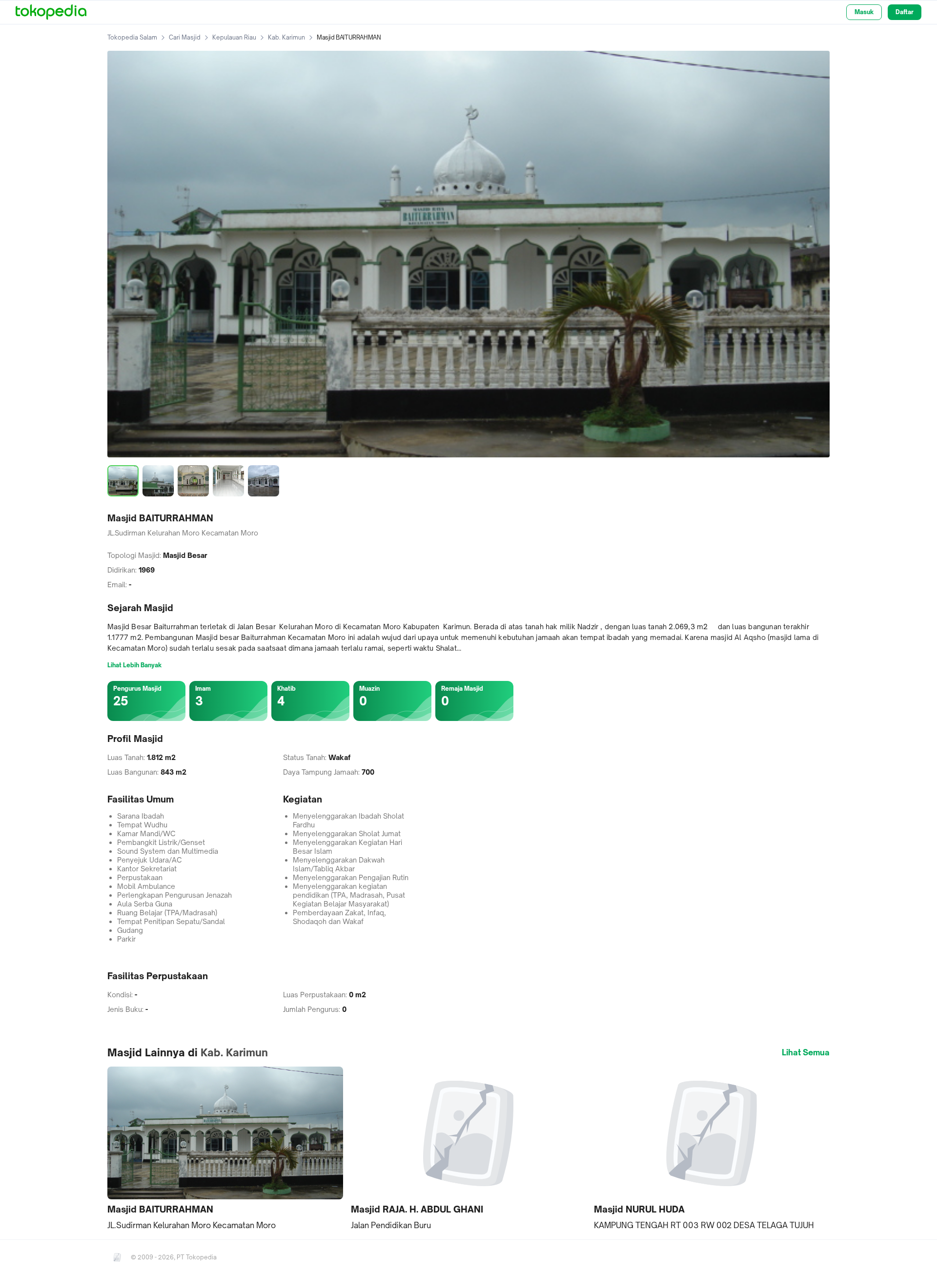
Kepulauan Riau (234, 37)
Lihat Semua (806, 1052)
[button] (225, 1149)
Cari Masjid (185, 37)
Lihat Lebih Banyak (134, 665)
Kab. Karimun (286, 37)
